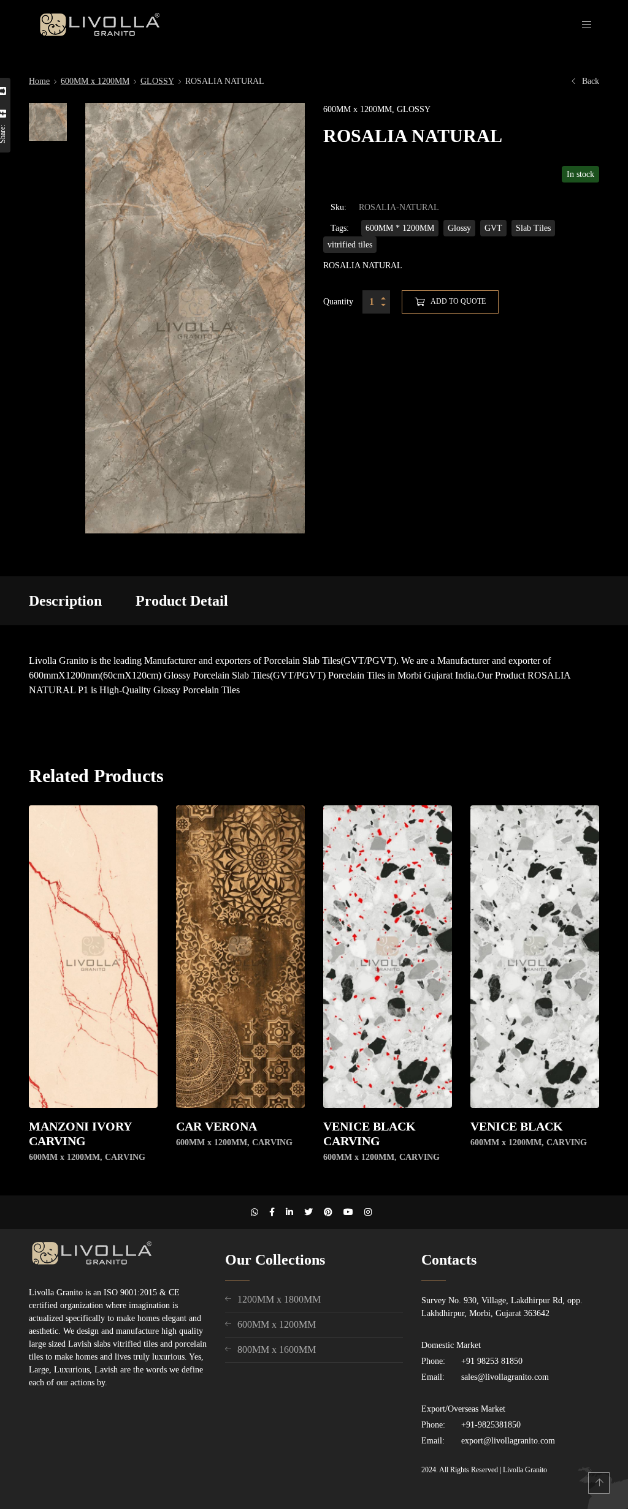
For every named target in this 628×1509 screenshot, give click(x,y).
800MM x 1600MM (276, 1349)
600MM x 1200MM (95, 81)
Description (65, 601)
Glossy (459, 228)
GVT (493, 228)
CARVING (125, 1157)
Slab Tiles (533, 228)
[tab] (65, 601)
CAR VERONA (216, 1126)
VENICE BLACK (516, 1126)
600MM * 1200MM (400, 228)
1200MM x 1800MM (279, 1299)
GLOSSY (157, 81)
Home (39, 81)
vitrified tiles (349, 244)
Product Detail (182, 601)
